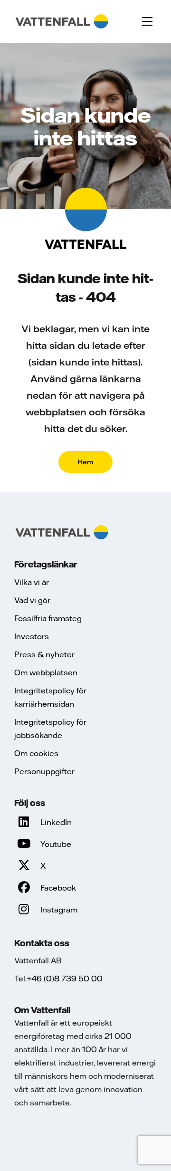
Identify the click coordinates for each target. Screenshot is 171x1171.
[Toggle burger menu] (147, 21)
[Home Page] (61, 21)
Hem (85, 462)
